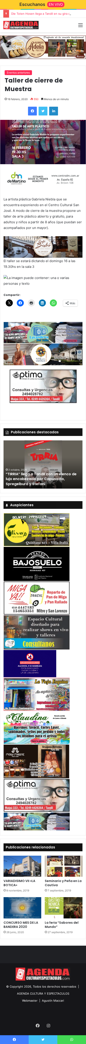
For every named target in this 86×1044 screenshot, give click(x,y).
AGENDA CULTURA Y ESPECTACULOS (43, 993)
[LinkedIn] (53, 111)
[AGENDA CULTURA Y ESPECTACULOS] (21, 25)
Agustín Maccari (53, 1000)
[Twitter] (43, 111)
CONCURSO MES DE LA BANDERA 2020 (21, 924)
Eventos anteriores (18, 72)
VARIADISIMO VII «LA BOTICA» (19, 883)
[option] (43, 464)
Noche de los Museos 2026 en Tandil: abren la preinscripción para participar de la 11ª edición (41, 479)
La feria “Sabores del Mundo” (62, 924)
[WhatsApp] (71, 1039)
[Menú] (80, 27)
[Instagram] (48, 1025)
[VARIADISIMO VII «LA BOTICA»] (22, 866)
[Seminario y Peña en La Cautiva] (63, 866)
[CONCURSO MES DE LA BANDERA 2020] (22, 907)
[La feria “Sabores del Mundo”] (63, 907)
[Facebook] (32, 111)
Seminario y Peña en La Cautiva (63, 883)
